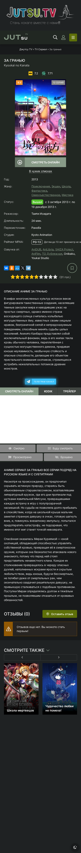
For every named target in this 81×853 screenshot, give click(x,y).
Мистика (67, 195)
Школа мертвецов (20, 710)
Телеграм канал (44, 381)
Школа (66, 186)
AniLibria (48, 249)
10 (55, 276)
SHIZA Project (64, 249)
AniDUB (36, 249)
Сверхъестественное (45, 195)
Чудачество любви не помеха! (59, 708)
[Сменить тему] (75, 847)
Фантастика (39, 190)
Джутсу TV (25, 49)
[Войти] (63, 37)
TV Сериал (41, 49)
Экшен (56, 186)
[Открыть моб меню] (73, 37)
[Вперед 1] (58, 657)
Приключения (40, 186)
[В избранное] (72, 268)
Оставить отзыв (62, 614)
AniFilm (35, 253)
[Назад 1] (22, 657)
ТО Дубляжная (52, 253)
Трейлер (69, 391)
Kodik (48, 391)
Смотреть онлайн (45, 162)
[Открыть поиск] (55, 37)
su (16, 37)
